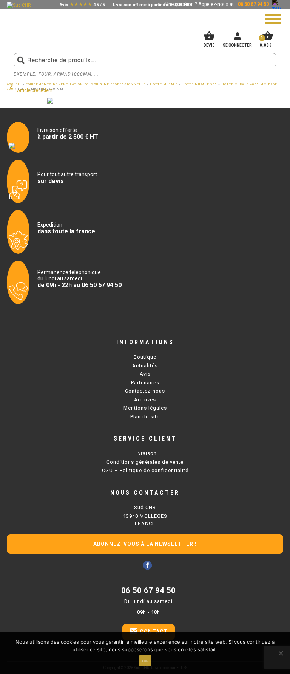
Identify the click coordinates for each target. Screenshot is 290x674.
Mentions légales (145, 408)
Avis (145, 374)
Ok (145, 661)
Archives (145, 399)
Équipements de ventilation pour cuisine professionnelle (86, 84)
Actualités (145, 365)
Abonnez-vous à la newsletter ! (145, 544)
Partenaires (145, 382)
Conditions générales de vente (145, 462)
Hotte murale (163, 84)
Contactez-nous (145, 391)
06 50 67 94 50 (148, 590)
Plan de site (145, 416)
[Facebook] (147, 565)
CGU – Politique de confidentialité (145, 470)
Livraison (145, 453)
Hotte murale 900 (199, 84)
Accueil (14, 84)
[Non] (280, 653)
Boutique (145, 357)
